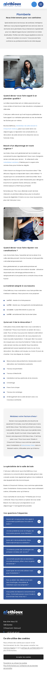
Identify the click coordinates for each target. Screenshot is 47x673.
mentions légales (9, 648)
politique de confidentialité (30, 648)
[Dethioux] (12, 4)
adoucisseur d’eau (28, 445)
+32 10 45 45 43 (13, 632)
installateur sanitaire (10, 162)
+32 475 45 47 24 (34, 4)
